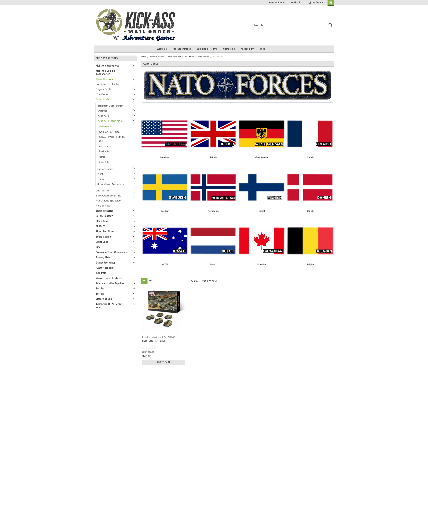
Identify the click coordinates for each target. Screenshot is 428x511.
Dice (98, 247)
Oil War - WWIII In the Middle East (112, 139)
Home (143, 57)
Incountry (101, 273)
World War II (103, 115)
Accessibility (247, 48)
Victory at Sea (104, 298)
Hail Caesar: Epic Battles (107, 84)
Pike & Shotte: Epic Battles (109, 200)
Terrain (102, 156)
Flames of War (103, 99)
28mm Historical (105, 210)
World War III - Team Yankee (110, 120)
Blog (262, 48)
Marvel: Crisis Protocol (109, 278)
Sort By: (194, 281)
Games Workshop (106, 262)
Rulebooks (104, 151)
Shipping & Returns (207, 48)
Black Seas (102, 221)
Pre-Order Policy (182, 48)
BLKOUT (100, 226)
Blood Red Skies (105, 231)
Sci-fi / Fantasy (104, 216)
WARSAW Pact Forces (110, 131)
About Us (162, 48)
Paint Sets (104, 162)
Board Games (103, 236)
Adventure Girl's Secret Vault (109, 305)
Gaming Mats (103, 257)
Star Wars (101, 288)
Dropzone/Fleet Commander (112, 252)
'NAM (100, 174)
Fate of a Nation (105, 169)
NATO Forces (105, 126)
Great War (102, 110)
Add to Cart (163, 362)
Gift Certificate (276, 2)
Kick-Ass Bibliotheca (107, 65)
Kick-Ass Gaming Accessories (105, 72)
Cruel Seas (102, 241)
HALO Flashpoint (105, 267)
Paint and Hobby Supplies (110, 283)
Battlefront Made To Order (110, 105)
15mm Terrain (102, 94)
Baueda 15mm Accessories (110, 184)
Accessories (105, 146)
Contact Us (229, 48)
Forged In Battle (103, 89)
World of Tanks (103, 205)
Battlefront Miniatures (151, 337)
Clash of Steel (102, 190)
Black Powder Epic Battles (108, 195)
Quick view (163, 332)
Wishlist (298, 2)
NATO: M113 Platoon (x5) (153, 341)
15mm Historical (105, 79)
